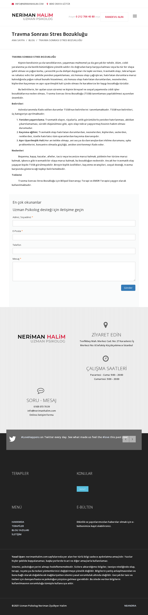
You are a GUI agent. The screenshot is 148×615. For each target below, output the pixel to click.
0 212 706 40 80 (85, 16)
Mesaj (16, 258)
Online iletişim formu (41, 414)
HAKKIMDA (18, 521)
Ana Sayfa (18, 40)
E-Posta (17, 231)
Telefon (17, 245)
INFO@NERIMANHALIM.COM (29, 3)
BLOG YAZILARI (20, 530)
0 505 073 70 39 (42, 406)
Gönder (128, 287)
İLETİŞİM (16, 534)
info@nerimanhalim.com (41, 410)
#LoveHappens (30, 437)
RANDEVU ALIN (114, 17)
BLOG (32, 40)
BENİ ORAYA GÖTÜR (59, 3)
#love (106, 437)
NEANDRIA (130, 605)
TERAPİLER (18, 526)
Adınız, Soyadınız (22, 217)
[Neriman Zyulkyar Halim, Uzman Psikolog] (32, 16)
